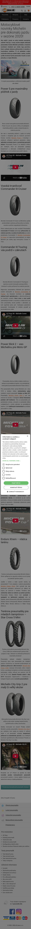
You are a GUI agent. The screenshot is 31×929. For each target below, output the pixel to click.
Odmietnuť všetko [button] (16, 487)
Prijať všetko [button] (16, 483)
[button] (15, 461)
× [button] (27, 436)
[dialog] (15, 464)
